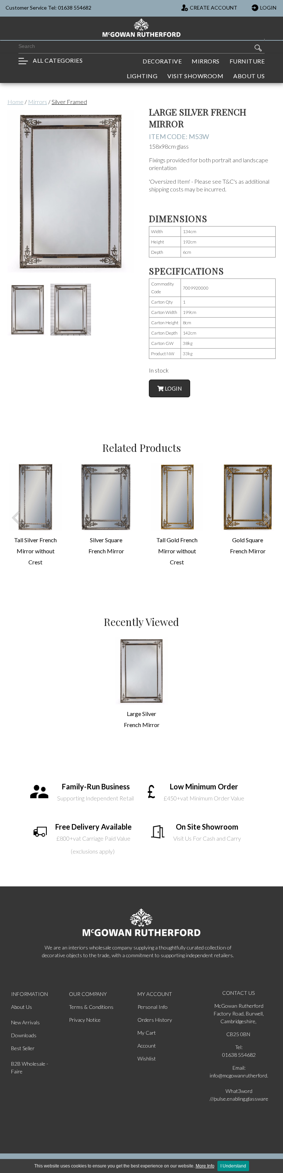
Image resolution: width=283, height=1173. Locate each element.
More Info (205, 1166)
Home (15, 101)
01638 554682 (239, 1055)
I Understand (233, 1166)
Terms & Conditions (91, 1007)
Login (173, 388)
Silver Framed (69, 101)
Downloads (23, 1035)
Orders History (154, 1020)
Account (146, 1045)
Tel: (238, 1047)
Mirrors (37, 101)
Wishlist (146, 1058)
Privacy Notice (85, 1020)
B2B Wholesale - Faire (29, 1067)
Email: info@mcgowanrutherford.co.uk (239, 1072)
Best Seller (23, 1048)
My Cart (146, 1033)
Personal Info (152, 1007)
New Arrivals (25, 1022)
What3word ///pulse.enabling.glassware (239, 1095)
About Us (21, 1007)
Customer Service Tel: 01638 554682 (48, 7)
